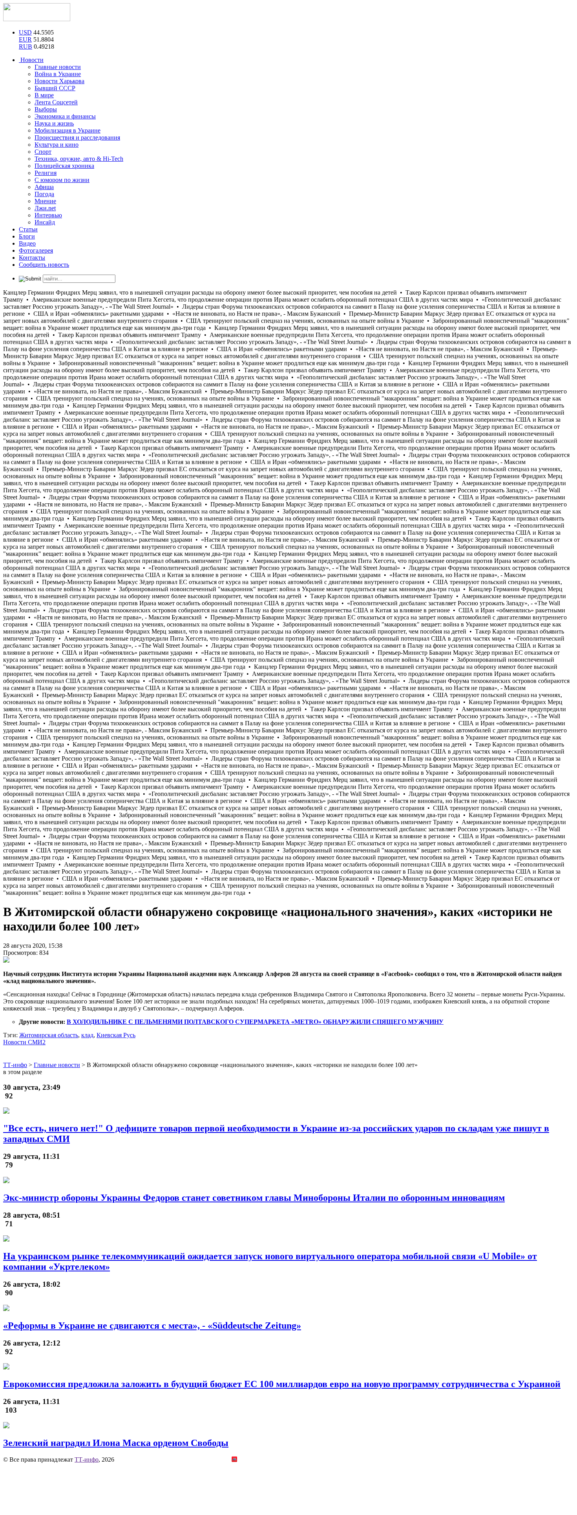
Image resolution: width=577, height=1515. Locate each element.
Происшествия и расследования (77, 137)
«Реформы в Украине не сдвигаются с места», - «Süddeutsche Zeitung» (152, 1325)
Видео (27, 243)
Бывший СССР (55, 88)
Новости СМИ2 (24, 1042)
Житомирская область (48, 1035)
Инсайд (45, 222)
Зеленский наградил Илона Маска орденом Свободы (115, 1443)
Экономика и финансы (65, 116)
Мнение (45, 201)
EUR (25, 39)
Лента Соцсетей (56, 102)
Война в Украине (58, 74)
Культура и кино (57, 144)
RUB (25, 46)
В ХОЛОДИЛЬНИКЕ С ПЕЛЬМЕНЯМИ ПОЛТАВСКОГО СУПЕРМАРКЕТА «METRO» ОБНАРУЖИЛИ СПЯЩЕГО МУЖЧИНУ (255, 1021)
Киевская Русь (116, 1035)
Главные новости (58, 67)
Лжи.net (45, 208)
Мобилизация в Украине (67, 130)
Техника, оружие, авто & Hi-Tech (79, 158)
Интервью (48, 215)
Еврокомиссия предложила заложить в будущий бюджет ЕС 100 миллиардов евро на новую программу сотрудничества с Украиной (282, 1384)
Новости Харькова (59, 81)
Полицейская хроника (64, 165)
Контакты (32, 257)
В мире (44, 95)
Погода (44, 194)
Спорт (43, 151)
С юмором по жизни (62, 180)
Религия (46, 172)
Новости (31, 59)
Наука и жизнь (54, 123)
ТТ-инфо (87, 1459)
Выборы (46, 109)
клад (87, 1035)
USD (25, 32)
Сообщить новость (44, 264)
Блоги (27, 236)
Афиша (44, 187)
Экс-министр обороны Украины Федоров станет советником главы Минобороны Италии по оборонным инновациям (254, 1198)
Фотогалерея (36, 250)
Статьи (28, 229)
